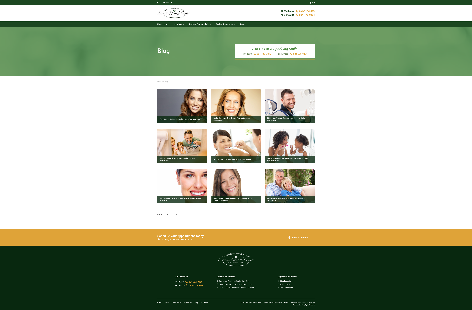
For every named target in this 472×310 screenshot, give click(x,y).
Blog (242, 24)
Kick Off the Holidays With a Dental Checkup (286, 199)
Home (159, 81)
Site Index (204, 303)
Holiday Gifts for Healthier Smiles (231, 159)
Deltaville (289, 14)
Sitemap (312, 302)
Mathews (289, 11)
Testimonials (176, 303)
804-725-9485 (307, 11)
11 (176, 214)
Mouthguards (285, 281)
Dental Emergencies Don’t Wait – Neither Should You (287, 159)
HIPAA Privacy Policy (298, 302)
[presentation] (310, 2)
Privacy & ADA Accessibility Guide (276, 302)
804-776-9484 (307, 14)
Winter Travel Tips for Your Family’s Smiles (178, 159)
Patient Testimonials (199, 24)
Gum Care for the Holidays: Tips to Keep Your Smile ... (233, 199)
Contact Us (167, 2)
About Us (161, 24)
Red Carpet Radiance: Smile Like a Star (180, 119)
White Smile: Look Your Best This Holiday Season (180, 199)
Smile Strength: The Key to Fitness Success (232, 119)
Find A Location (300, 237)
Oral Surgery (285, 284)
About (166, 303)
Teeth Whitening (286, 287)
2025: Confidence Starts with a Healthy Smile (286, 119)
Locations (177, 24)
